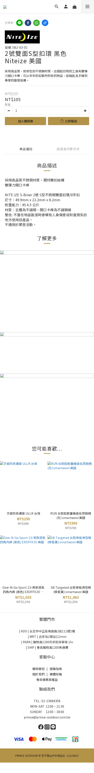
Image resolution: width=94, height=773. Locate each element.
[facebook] (28, 23)
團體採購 (56, 674)
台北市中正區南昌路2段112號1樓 (52, 631)
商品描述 (26, 149)
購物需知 (38, 669)
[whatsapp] (36, 23)
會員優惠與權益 (47, 679)
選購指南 (56, 669)
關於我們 (38, 674)
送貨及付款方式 (68, 149)
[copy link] (45, 23)
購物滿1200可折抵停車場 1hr (53, 642)
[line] (19, 23)
